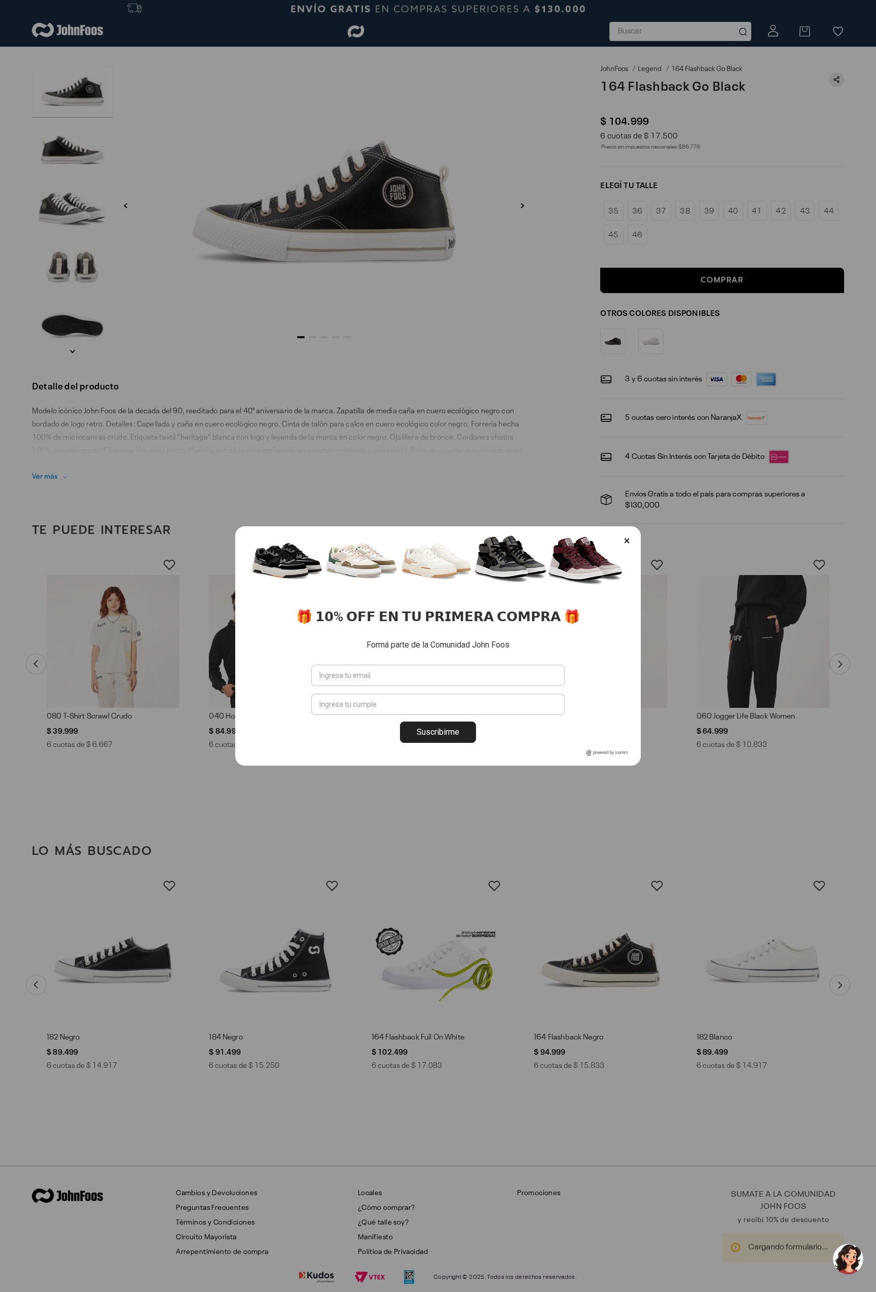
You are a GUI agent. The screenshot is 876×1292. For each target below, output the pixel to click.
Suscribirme (438, 732)
